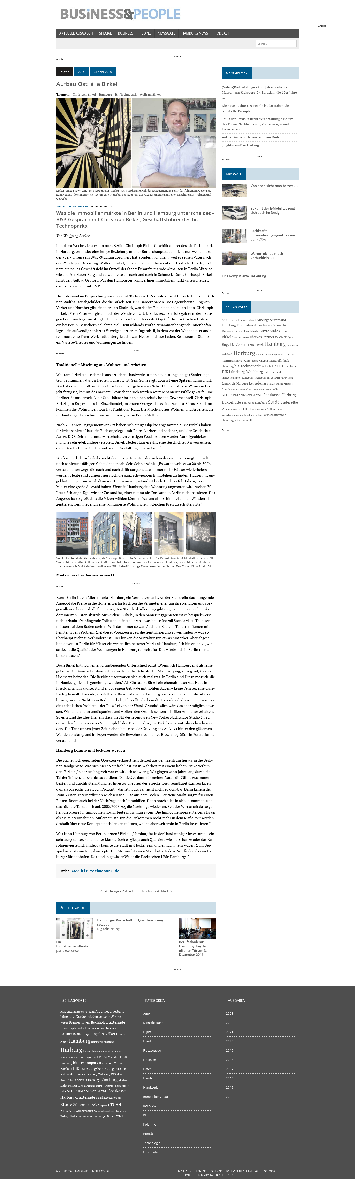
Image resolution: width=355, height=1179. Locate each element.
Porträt (148, 1134)
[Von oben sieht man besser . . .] (234, 194)
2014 (229, 1097)
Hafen (147, 1069)
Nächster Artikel (155, 891)
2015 (81, 72)
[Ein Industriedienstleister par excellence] (74, 936)
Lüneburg (257, 383)
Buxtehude (268, 330)
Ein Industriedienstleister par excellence (73, 946)
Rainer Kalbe (272, 389)
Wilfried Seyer (259, 409)
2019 (229, 1050)
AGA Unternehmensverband (239, 320)
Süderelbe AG (85, 1104)
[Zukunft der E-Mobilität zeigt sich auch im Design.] (234, 217)
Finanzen (149, 1060)
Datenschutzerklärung (242, 1171)
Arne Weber (283, 325)
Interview (149, 1106)
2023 (229, 1013)
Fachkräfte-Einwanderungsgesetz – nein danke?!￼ (273, 235)
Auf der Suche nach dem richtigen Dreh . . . (252, 137)
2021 (229, 1032)
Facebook (268, 1171)
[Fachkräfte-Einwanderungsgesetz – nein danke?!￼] (234, 240)
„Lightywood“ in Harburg (240, 145)
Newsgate (166, 33)
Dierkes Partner (262, 336)
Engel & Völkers (234, 344)
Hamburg (105, 94)
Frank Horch (256, 345)
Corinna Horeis (240, 337)
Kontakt (201, 1171)
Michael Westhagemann (252, 389)
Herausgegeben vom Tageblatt (203, 1175)
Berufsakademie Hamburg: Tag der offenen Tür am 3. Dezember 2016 (193, 948)
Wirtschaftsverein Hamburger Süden (92, 1116)
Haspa (238, 360)
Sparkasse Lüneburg (254, 403)
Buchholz (251, 331)
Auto (146, 1013)
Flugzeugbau (152, 1050)
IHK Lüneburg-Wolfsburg (242, 371)
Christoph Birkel (84, 94)
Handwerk (150, 1087)
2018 (229, 1060)
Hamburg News (195, 33)
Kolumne (149, 1124)
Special (105, 33)
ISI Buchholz (273, 377)
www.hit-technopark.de (95, 871)
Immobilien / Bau (155, 1097)
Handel (148, 1078)
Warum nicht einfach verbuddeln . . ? (267, 255)
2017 (229, 1069)
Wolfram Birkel (150, 94)
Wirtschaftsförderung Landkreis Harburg (242, 415)
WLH (249, 420)
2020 (229, 1041)
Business (125, 33)
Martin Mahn (275, 383)
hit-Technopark (126, 94)
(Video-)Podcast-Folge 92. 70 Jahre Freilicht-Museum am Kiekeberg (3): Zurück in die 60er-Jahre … (259, 92)
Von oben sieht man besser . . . (274, 185)
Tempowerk (234, 409)
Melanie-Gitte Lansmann (81, 1085)
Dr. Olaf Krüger (284, 337)
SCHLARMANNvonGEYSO (242, 395)
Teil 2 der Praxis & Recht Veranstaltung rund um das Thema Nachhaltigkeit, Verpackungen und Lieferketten (257, 123)
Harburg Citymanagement (269, 354)
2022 (229, 1023)
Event (147, 1041)
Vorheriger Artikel (118, 891)
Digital (147, 1032)
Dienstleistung (153, 1023)
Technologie (151, 1143)
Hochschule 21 (269, 366)
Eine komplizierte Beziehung (244, 276)
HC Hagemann (250, 360)
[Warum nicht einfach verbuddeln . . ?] (234, 262)
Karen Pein (287, 377)
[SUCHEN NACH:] (276, 43)
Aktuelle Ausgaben (76, 33)
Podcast (221, 33)
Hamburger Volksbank (102, 1041)
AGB (230, 1175)
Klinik (147, 1115)
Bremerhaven (232, 331)
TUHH (246, 409)
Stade (274, 402)
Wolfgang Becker (75, 206)
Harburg (244, 353)
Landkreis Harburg (235, 383)
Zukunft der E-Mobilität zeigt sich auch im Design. (273, 210)
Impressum (185, 1171)
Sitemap (216, 1171)
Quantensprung (150, 920)
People (145, 33)
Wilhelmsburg (276, 409)
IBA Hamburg (287, 366)
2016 (229, 1078)
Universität (151, 1152)
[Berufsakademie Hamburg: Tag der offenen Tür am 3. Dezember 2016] (197, 936)
